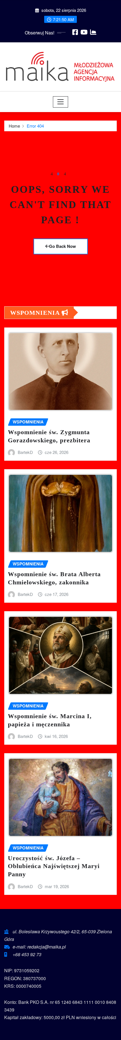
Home (14, 126)
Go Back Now (62, 246)
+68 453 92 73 (27, 954)
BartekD (25, 452)
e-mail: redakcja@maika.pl (39, 946)
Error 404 (35, 126)
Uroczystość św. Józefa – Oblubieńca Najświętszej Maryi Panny (54, 866)
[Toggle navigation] (60, 102)
